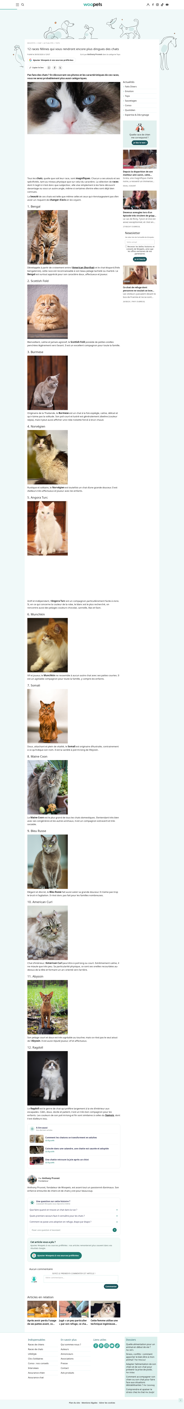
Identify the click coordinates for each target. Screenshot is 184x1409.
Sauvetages (131, 100)
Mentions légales (89, 1402)
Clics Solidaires (35, 1358)
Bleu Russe (38, 831)
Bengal (35, 206)
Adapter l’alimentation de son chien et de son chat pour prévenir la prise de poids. (141, 1368)
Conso (128, 105)
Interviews (33, 1368)
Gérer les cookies (107, 1402)
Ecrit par (91, 54)
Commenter (111, 1286)
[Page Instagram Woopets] (157, 5)
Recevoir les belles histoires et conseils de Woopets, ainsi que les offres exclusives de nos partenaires (140, 250)
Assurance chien (36, 1372)
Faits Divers (131, 86)
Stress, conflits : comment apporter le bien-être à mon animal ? (140, 1357)
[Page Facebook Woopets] (153, 5)
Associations (67, 1358)
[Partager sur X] (60, 67)
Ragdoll (37, 1047)
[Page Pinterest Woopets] (101, 1345)
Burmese (37, 352)
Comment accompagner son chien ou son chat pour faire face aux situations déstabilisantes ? (140, 1381)
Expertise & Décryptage (137, 114)
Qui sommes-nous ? (71, 1344)
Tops (127, 95)
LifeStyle (32, 1353)
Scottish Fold (40, 281)
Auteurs (65, 1349)
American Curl (42, 902)
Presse (64, 1363)
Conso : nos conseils (38, 1363)
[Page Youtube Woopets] (167, 5)
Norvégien (38, 426)
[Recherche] (22, 4)
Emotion (129, 91)
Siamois (109, 1115)
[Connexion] (148, 4)
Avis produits (67, 1372)
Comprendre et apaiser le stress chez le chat (140, 1391)
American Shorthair (83, 267)
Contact (65, 1368)
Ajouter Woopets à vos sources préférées (53, 60)
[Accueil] (93, 5)
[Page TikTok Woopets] (162, 5)
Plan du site (74, 1402)
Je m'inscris (140, 259)
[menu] (18, 4)
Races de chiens (36, 1344)
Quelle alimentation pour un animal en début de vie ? (140, 1347)
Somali (35, 685)
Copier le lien (38, 67)
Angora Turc (39, 497)
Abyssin (37, 976)
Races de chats (35, 1349)
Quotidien (130, 110)
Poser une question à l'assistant (46, 1230)
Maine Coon (39, 756)
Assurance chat (36, 1377)
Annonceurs (67, 1353)
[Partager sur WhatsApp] (49, 67)
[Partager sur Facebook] (54, 67)
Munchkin (38, 614)
